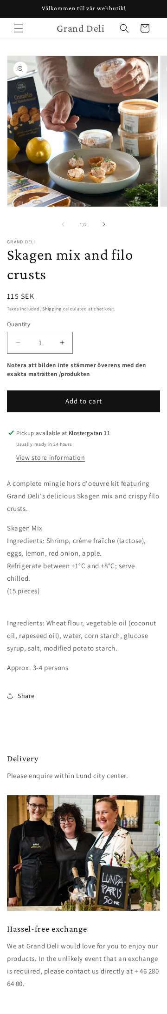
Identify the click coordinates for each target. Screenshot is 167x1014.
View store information (50, 457)
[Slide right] (104, 224)
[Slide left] (63, 224)
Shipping (52, 309)
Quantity (18, 324)
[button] (18, 28)
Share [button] (26, 696)
